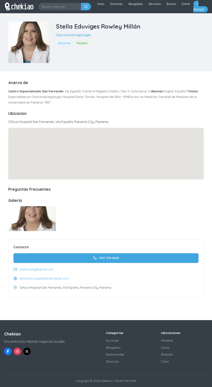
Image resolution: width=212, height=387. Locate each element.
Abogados (135, 4)
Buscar (171, 4)
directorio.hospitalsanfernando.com (44, 278)
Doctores (116, 4)
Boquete (167, 354)
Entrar (186, 4)
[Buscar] (86, 6)
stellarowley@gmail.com (36, 269)
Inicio (101, 4)
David (165, 348)
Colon (165, 361)
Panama (167, 340)
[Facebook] (8, 351)
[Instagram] (17, 351)
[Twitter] (27, 351)
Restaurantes (115, 354)
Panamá (82, 43)
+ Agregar (199, 6)
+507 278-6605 (109, 258)
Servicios (155, 4)
